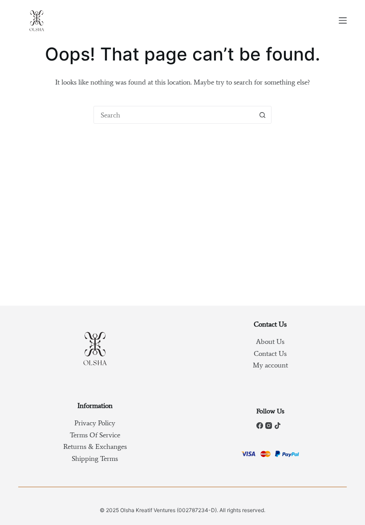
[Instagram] (268, 425)
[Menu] (343, 20)
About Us (270, 341)
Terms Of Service (95, 435)
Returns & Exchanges (95, 446)
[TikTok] (277, 425)
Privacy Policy (94, 423)
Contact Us (270, 353)
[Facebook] (259, 425)
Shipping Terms (95, 458)
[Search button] (262, 115)
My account (270, 365)
